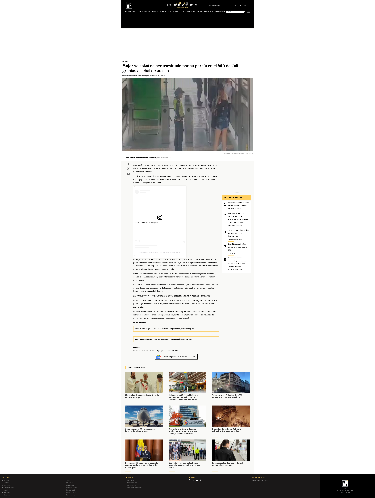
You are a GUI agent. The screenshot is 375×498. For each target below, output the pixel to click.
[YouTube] (198, 480)
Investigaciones (71, 488)
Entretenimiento (9, 488)
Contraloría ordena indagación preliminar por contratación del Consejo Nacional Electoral (237, 264)
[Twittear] (128, 170)
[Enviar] (128, 174)
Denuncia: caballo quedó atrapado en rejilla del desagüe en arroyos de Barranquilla (164, 329)
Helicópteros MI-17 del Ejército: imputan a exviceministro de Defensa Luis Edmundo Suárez (238, 219)
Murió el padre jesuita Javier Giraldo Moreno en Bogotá (238, 205)
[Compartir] (128, 164)
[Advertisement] (187, 45)
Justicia (6, 480)
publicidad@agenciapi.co (260, 480)
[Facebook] (191, 480)
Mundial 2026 (70, 490)
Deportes (7, 485)
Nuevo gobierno (71, 492)
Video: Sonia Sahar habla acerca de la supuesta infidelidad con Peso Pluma (178, 296)
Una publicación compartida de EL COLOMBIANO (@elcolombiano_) (159, 252)
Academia (69, 483)
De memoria (70, 485)
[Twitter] (194, 480)
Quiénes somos (132, 483)
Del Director (131, 480)
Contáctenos (131, 485)
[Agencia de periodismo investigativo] (144, 5)
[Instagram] (201, 480)
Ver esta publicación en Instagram (146, 222)
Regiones (125, 61)
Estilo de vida (70, 495)
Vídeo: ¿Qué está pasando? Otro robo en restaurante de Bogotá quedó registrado (163, 339)
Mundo (6, 490)
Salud (68, 480)
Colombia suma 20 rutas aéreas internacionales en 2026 (237, 248)
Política (6, 483)
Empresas (7, 495)
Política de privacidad (134, 488)
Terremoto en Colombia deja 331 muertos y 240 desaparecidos (238, 234)
